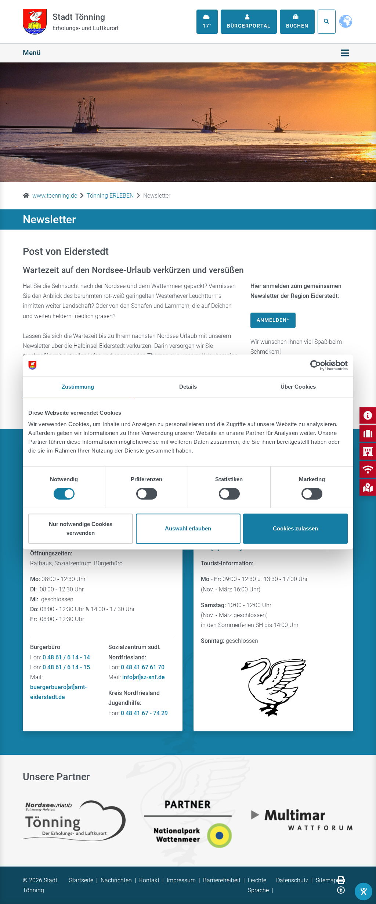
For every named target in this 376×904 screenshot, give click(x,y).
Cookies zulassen (295, 528)
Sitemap (326, 880)
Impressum (181, 880)
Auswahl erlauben (188, 528)
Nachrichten (116, 880)
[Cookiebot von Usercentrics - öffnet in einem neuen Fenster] (315, 365)
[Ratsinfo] (367, 451)
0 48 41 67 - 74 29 (144, 713)
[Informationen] (367, 415)
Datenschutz (292, 880)
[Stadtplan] (367, 487)
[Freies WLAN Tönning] (367, 469)
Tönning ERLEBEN (110, 195)
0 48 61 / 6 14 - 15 (66, 667)
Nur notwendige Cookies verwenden (80, 528)
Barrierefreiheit (222, 880)
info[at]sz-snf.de (143, 677)
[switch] (146, 494)
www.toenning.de (54, 195)
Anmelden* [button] (273, 320)
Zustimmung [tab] (78, 386)
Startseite (81, 880)
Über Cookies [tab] (298, 386)
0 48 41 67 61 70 (142, 667)
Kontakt (149, 880)
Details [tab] (188, 386)
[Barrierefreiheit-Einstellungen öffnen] (363, 891)
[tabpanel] (188, 121)
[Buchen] (367, 433)
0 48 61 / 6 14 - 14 (66, 657)
